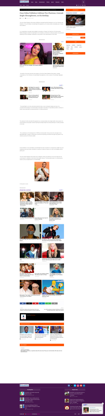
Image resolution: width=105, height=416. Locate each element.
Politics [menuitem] (47, 2)
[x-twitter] (79, 5)
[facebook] (77, 5)
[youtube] (81, 385)
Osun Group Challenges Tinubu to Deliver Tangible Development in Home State (32, 406)
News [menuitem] (36, 2)
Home (21, 5)
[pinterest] (83, 5)
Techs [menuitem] (62, 2)
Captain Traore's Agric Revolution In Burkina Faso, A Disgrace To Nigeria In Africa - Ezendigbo (77, 401)
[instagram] (81, 5)
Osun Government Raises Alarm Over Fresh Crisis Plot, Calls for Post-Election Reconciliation (42, 336)
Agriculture (68, 45)
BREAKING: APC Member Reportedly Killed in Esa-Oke (32, 393)
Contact (27, 5)
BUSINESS (73, 45)
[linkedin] (84, 385)
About (24, 5)
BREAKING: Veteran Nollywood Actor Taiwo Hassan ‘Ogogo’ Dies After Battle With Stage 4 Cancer (26, 336)
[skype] (84, 5)
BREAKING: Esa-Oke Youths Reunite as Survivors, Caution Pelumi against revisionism (77, 394)
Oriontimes (23, 18)
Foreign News (79, 45)
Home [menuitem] (32, 2)
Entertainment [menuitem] (42, 2)
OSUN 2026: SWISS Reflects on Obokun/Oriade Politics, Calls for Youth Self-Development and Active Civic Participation (56, 336)
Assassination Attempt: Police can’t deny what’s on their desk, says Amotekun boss (77, 407)
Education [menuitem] (57, 2)
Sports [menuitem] (52, 2)
